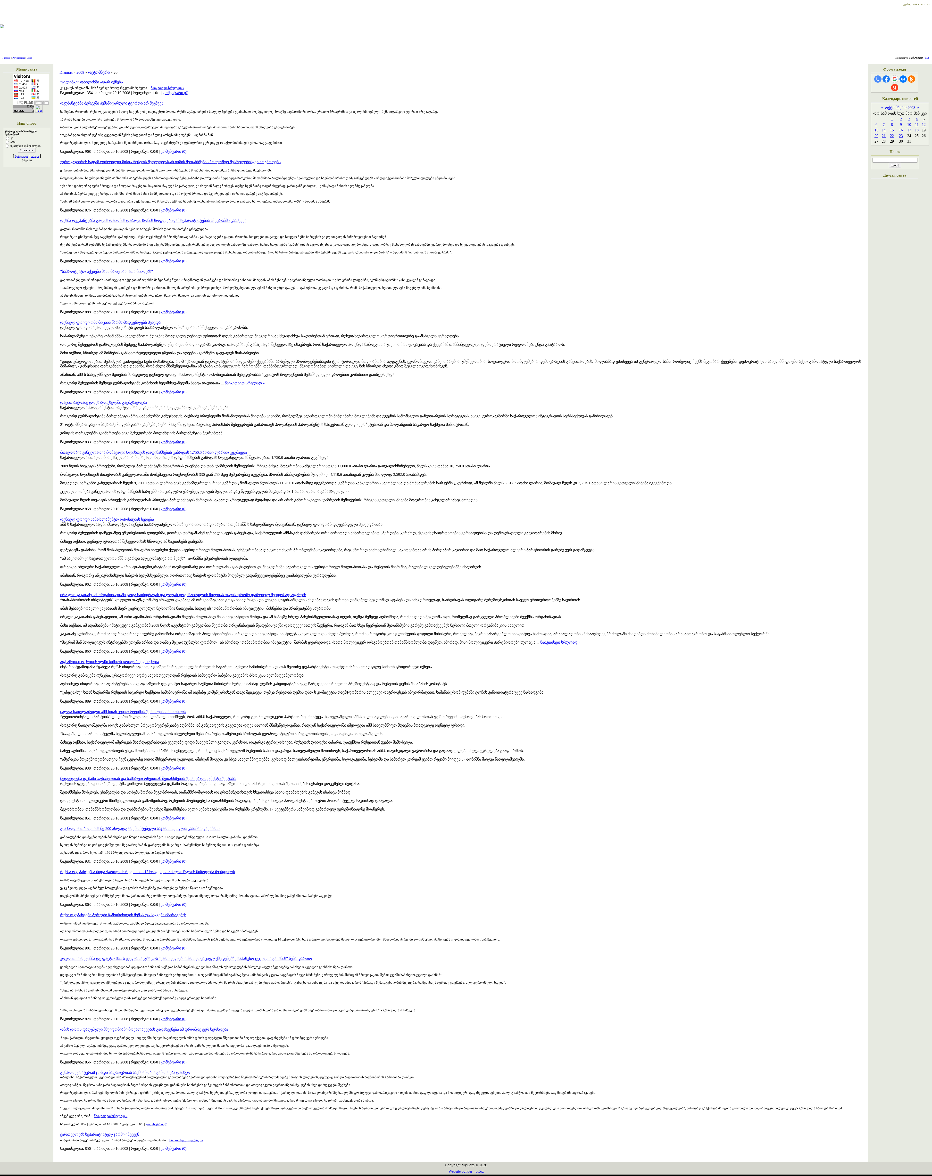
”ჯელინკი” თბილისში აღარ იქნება (91, 82)
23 (901, 136)
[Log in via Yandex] (894, 87)
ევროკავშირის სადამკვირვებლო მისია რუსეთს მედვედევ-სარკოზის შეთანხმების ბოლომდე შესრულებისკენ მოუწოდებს (170, 162)
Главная (6, 58)
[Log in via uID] (878, 79)
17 (909, 130)
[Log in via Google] (895, 79)
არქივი (35, 156)
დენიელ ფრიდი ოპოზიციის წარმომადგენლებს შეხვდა (110, 322)
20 (876, 136)
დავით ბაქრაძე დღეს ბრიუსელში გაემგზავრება (103, 402)
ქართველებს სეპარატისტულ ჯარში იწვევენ (99, 1134)
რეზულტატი (21, 156)
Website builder (460, 1171)
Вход (29, 58)
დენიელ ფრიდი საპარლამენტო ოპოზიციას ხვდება (107, 519)
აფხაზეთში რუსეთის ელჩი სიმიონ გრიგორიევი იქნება (109, 662)
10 (909, 124)
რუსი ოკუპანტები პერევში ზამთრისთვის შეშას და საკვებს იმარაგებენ (123, 915)
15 (892, 130)
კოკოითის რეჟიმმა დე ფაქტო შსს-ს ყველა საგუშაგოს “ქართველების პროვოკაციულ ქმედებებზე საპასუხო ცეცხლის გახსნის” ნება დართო (186, 959)
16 (901, 130)
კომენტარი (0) (175, 93)
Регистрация (18, 58)
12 (924, 124)
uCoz (479, 1171)
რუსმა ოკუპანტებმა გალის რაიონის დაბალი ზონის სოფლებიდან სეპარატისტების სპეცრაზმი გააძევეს (153, 221)
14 (884, 130)
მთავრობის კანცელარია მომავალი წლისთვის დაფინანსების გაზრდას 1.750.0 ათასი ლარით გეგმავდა (153, 452)
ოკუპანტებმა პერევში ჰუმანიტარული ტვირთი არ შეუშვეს (111, 103)
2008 (80, 72)
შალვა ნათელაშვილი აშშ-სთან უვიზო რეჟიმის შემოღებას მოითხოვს (123, 712)
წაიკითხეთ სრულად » (167, 88)
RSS (927, 58)
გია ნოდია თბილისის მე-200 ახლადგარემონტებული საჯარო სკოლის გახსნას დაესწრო (140, 829)
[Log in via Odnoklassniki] (911, 79)
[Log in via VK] (903, 79)
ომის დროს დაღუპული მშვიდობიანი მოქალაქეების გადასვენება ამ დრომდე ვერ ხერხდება (144, 1029)
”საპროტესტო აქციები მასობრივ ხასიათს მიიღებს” (106, 271)
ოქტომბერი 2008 (900, 107)
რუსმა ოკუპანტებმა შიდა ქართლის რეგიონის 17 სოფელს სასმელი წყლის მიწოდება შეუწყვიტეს (147, 872)
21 (884, 136)
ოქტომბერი (99, 72)
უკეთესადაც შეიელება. (25, 145)
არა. (13, 141)
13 (876, 130)
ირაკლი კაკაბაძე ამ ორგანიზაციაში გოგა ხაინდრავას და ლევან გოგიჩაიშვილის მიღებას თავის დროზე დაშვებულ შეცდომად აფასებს (183, 595)
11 (917, 124)
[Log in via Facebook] (886, 79)
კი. (12, 138)
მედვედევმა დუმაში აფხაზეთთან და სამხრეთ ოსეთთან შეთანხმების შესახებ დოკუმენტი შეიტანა (148, 779)
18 (917, 130)
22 (892, 136)
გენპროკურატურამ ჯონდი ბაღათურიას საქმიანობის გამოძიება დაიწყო (125, 1073)
